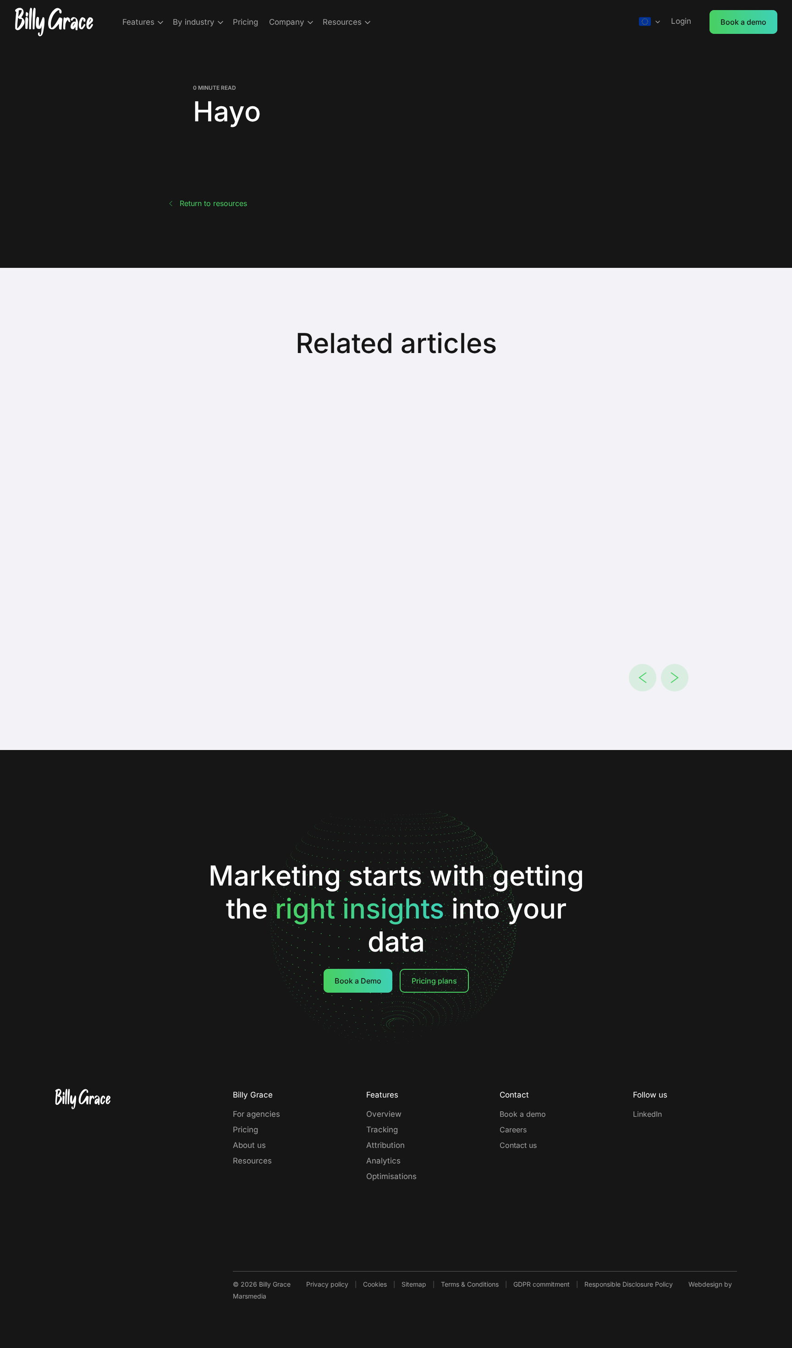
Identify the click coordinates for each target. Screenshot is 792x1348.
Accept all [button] (517, 759)
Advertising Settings (298, 667)
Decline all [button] (433, 759)
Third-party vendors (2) (321, 633)
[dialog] (396, 673)
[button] (268, 759)
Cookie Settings (503, 667)
